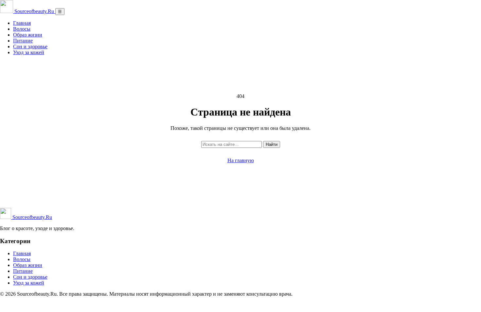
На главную (240, 160)
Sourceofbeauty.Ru (31, 217)
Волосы (21, 29)
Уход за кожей (28, 52)
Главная (22, 23)
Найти (271, 144)
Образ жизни (27, 35)
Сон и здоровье (30, 46)
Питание (23, 40)
